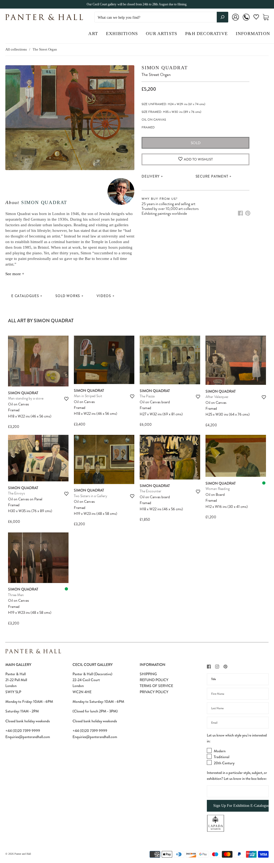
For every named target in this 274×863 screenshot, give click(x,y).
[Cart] (266, 17)
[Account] (235, 20)
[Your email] (238, 722)
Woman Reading (218, 489)
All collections (16, 49)
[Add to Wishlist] (66, 399)
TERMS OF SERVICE (156, 685)
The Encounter (150, 491)
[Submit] (222, 17)
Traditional (221, 757)
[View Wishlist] (256, 18)
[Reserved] (263, 483)
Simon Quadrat (44, 202)
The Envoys (16, 493)
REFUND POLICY (154, 679)
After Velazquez (217, 397)
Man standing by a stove (25, 398)
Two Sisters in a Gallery (90, 496)
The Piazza (147, 396)
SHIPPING (148, 674)
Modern (220, 751)
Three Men (16, 595)
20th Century (224, 763)
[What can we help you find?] (161, 18)
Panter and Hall (22, 853)
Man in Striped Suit (88, 396)
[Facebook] (240, 213)
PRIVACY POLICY (154, 692)
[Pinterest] (248, 213)
